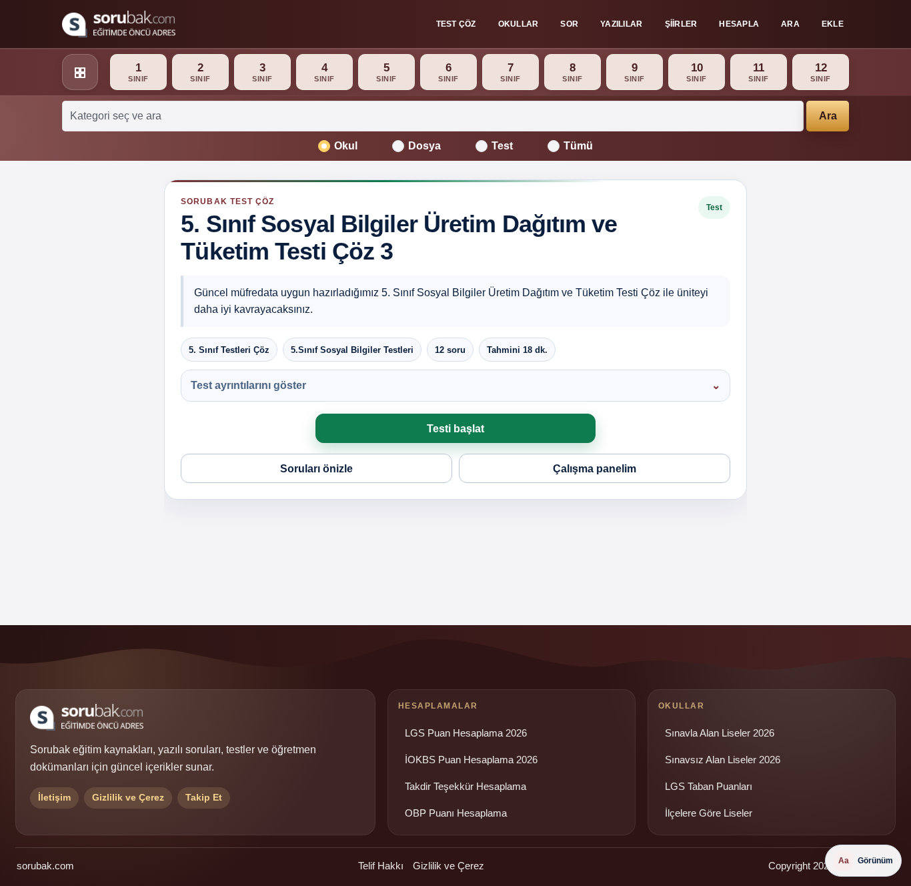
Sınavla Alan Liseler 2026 (719, 733)
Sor (569, 24)
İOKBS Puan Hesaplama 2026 (471, 760)
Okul (345, 145)
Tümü (578, 145)
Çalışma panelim (594, 468)
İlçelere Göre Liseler (708, 813)
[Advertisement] (83, 385)
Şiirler (681, 24)
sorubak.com (45, 865)
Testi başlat (455, 428)
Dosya (424, 145)
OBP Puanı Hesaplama (456, 813)
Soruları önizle (316, 468)
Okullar (518, 24)
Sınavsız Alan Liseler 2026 (722, 760)
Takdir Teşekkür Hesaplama (465, 786)
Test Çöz (456, 24)
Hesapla (739, 24)
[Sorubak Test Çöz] (118, 24)
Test (502, 145)
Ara (790, 24)
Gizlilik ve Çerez (448, 865)
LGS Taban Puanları (708, 786)
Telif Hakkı (380, 865)
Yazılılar (621, 24)
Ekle (833, 24)
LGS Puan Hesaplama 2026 (466, 733)
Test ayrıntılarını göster (248, 385)
